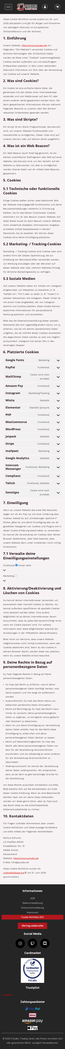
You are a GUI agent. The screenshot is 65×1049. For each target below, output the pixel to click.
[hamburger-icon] (8, 7)
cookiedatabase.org (13, 872)
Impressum (32, 912)
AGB (32, 898)
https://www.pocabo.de (34, 45)
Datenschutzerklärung (32, 907)
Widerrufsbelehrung (32, 903)
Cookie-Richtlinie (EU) (32, 917)
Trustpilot (7, 994)
